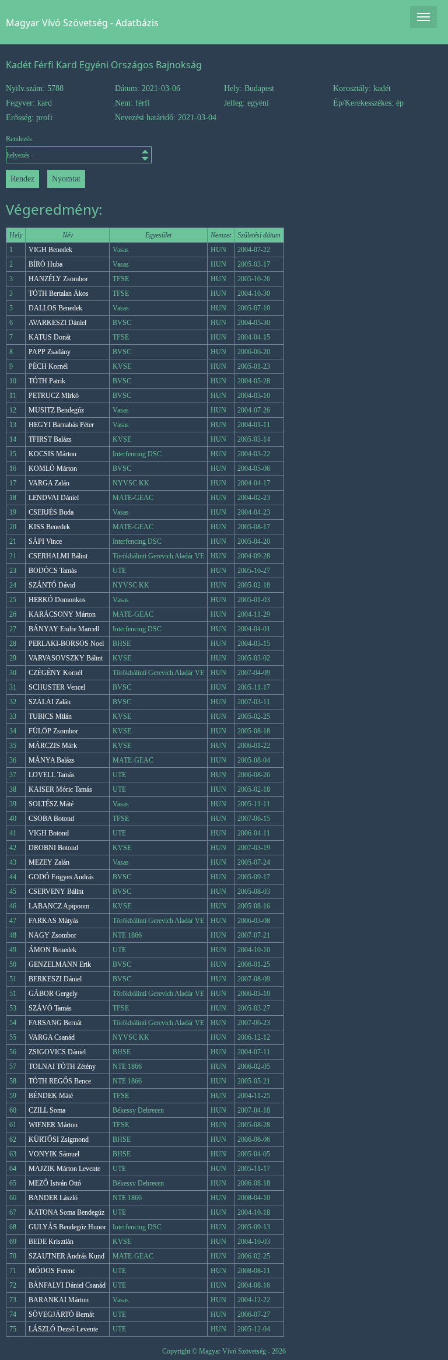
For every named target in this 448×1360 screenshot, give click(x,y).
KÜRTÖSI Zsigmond (59, 1139)
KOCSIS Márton (52, 454)
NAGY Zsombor (52, 935)
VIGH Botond (49, 833)
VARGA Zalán (49, 483)
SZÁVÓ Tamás (50, 1008)
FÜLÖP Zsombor (53, 731)
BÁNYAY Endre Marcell (64, 629)
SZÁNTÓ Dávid (52, 585)
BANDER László (53, 1198)
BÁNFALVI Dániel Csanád (67, 1285)
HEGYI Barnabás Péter (61, 425)
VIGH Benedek (50, 250)
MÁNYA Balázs (52, 760)
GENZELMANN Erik (60, 964)
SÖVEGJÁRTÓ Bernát (61, 1314)
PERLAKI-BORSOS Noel (66, 643)
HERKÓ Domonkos (57, 600)
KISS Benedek (49, 527)
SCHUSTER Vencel (57, 687)
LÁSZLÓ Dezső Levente (63, 1329)
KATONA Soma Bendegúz (66, 1212)
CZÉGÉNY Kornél (55, 673)
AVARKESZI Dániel (57, 323)
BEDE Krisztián (51, 1241)
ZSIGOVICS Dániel (57, 1052)
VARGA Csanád (52, 1037)
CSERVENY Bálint (56, 891)
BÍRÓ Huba (45, 264)
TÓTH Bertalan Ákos (59, 293)
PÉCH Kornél (48, 366)
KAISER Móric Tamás (60, 789)
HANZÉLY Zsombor (58, 279)
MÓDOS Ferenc (52, 1271)
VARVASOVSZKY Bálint (66, 658)
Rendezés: (20, 139)
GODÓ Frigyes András (61, 877)
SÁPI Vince (45, 541)
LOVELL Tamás (52, 775)
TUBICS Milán (50, 716)
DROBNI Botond (53, 848)
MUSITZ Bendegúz (56, 410)
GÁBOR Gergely (53, 994)
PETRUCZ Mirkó (54, 395)
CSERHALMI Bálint (58, 556)
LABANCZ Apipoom (59, 906)
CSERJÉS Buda (51, 512)
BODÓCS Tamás (53, 571)
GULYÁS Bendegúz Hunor (67, 1227)
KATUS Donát (50, 337)
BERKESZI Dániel (55, 979)
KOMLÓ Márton (53, 468)
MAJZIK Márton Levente (64, 1169)
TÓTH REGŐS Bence (60, 1081)
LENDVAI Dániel (54, 498)
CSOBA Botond (51, 818)
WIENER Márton (53, 1125)
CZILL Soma (47, 1110)
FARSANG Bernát (55, 1023)
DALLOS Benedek (55, 308)
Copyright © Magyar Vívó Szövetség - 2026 (224, 1351)
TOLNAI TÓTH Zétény (62, 1066)
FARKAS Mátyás (54, 921)
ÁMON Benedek (52, 950)
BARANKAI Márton (59, 1300)
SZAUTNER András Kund (66, 1256)
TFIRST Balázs (50, 439)
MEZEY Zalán (49, 862)
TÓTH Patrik (47, 381)
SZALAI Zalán (50, 702)
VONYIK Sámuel (54, 1154)
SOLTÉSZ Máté (51, 804)
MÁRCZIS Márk (53, 746)
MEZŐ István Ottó (55, 1183)
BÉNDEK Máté (51, 1096)
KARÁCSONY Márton (62, 614)
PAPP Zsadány (50, 352)
